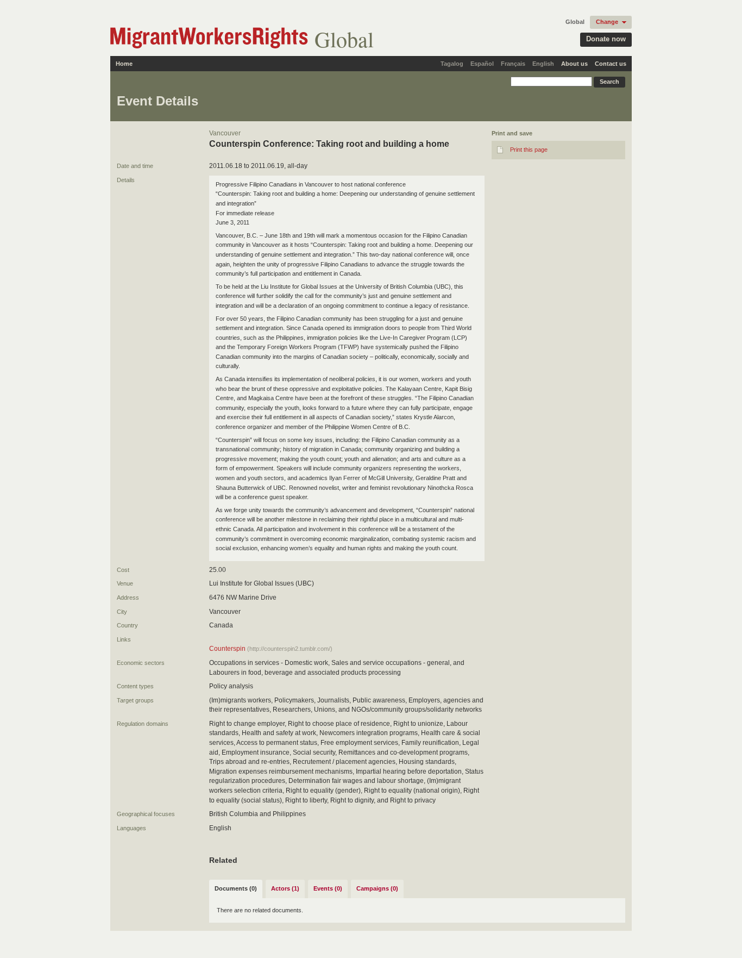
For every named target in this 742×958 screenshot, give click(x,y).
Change (607, 21)
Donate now (606, 39)
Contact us (610, 63)
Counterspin (227, 648)
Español (482, 63)
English (543, 63)
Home (124, 63)
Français (513, 63)
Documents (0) (236, 888)
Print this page (529, 149)
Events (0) (327, 888)
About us (574, 63)
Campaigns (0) (377, 888)
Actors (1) (285, 888)
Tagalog (452, 63)
